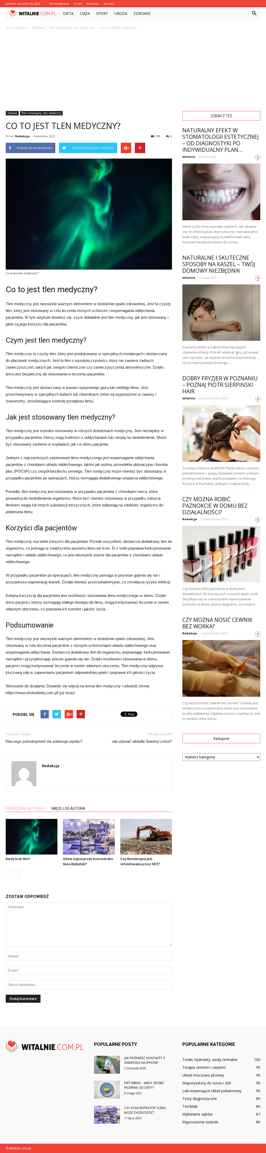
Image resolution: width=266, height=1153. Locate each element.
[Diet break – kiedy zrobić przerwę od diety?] (107, 1090)
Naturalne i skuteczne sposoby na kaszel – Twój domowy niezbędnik (218, 264)
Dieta (68, 13)
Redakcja (22, 136)
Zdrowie (142, 13)
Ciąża (85, 13)
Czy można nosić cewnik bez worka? (217, 623)
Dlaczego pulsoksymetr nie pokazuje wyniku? (44, 741)
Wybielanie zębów (197, 1114)
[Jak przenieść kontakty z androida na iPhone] (107, 1065)
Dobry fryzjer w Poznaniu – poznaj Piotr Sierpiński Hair (220, 385)
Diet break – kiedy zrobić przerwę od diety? (144, 1085)
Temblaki (190, 1106)
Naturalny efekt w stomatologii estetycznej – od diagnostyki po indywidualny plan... (220, 140)
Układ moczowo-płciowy (203, 1075)
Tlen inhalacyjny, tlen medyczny (41, 113)
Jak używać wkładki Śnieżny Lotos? (141, 741)
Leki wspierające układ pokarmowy (211, 1090)
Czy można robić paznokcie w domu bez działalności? (215, 506)
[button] (254, 13)
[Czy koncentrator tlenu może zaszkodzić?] (107, 1115)
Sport (102, 13)
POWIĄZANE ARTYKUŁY (25, 808)
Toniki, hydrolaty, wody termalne (209, 1059)
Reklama (93, 3)
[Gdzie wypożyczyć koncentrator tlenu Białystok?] (89, 837)
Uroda (120, 13)
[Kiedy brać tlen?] (31, 837)
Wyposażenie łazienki (200, 1121)
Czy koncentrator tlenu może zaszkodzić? (145, 1110)
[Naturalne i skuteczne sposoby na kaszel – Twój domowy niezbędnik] (221, 312)
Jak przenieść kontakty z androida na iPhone (144, 1060)
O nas (78, 3)
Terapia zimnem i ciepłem (204, 1067)
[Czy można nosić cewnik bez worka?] (221, 668)
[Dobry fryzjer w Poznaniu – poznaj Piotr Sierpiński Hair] (221, 433)
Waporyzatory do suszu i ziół (206, 1082)
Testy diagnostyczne (199, 1098)
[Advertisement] (133, 69)
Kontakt (109, 3)
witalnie (188, 157)
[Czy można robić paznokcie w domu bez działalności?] (221, 554)
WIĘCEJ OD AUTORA (68, 808)
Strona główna (59, 3)
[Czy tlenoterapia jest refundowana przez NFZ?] (146, 837)
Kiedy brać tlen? (18, 859)
